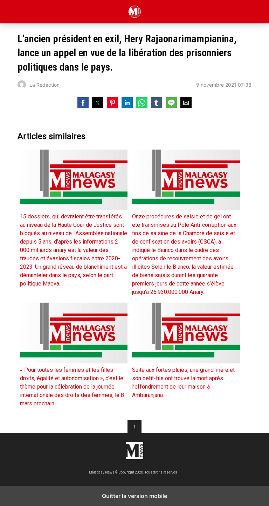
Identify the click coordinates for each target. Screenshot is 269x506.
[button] (83, 102)
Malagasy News (134, 12)
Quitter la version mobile (134, 495)
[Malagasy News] (134, 450)
